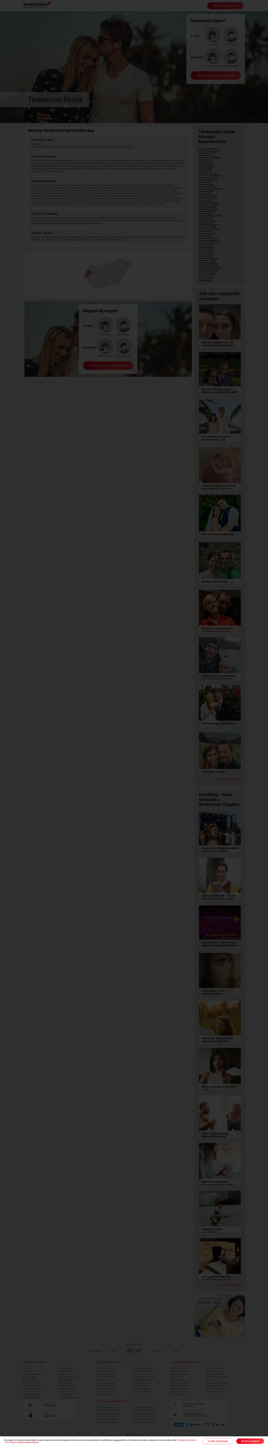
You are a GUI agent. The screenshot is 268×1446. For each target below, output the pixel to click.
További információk (187, 1440)
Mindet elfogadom (250, 1441)
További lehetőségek (218, 1441)
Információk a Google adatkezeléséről (22, 1442)
